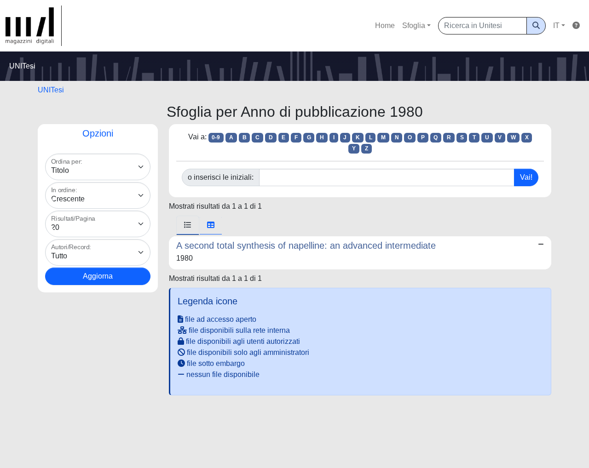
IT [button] (556, 25)
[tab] (187, 225)
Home (385, 25)
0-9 (216, 137)
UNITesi (51, 90)
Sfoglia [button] (413, 25)
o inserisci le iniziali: (221, 177)
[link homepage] (34, 26)
